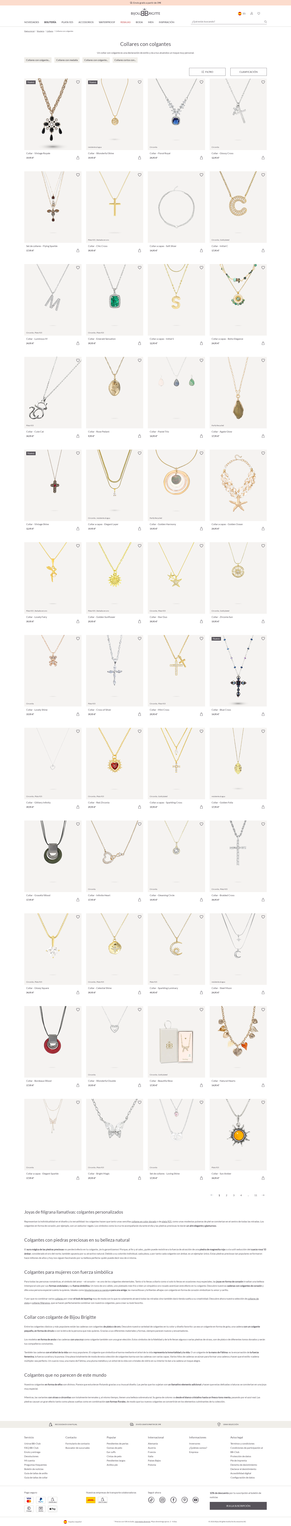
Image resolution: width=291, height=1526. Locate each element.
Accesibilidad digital (240, 1473)
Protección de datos (240, 1456)
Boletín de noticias (33, 1468)
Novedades (31, 22)
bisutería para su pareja (97, 1289)
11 (255, 1195)
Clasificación (248, 71)
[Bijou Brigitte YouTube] (195, 1500)
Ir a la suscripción (238, 1505)
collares (59, 1298)
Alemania (153, 1443)
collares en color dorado (144, 1221)
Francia (152, 1452)
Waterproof (107, 22)
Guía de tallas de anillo (36, 1473)
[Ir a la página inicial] (145, 12)
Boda (139, 22)
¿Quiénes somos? (198, 1447)
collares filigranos (41, 1302)
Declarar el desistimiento (243, 1468)
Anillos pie (112, 1464)
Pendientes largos (116, 1460)
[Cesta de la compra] (265, 13)
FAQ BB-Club (31, 1447)
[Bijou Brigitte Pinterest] (184, 1500)
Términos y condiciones (242, 1443)
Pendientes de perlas (117, 1443)
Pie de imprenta (238, 1460)
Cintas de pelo (114, 1456)
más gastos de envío (142, 1521)
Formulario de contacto (77, 1443)
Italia (150, 1456)
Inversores (194, 1443)
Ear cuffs (111, 1452)
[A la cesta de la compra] (78, 157)
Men (151, 22)
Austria (152, 1447)
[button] (251, 13)
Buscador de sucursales (77, 1447)
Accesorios (86, 22)
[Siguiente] (263, 1195)
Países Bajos (154, 1460)
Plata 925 (67, 22)
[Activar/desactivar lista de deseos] (78, 82)
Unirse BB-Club (32, 1443)
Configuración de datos (243, 1477)
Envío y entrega (32, 1452)
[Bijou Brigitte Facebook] (173, 1500)
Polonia (152, 1464)
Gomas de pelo (114, 1447)
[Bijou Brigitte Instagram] (162, 1500)
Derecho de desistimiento (243, 1464)
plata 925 (167, 1221)
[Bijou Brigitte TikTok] (151, 1500)
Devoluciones (31, 1456)
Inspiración (166, 22)
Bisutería (50, 22)
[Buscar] (265, 21)
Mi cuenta (29, 1460)
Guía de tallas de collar (36, 1477)
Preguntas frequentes (35, 1464)
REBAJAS (125, 22)
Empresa (193, 1452)
